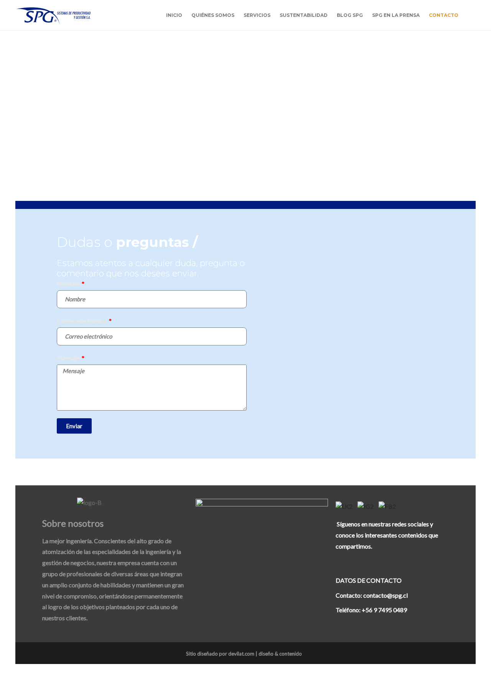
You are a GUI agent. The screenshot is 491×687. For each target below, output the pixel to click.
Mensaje (69, 358)
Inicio (174, 15)
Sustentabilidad (304, 15)
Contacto (443, 15)
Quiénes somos (212, 15)
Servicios (257, 15)
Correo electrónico (82, 320)
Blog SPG (350, 15)
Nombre (69, 283)
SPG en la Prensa (396, 15)
